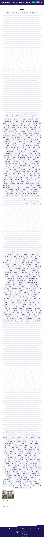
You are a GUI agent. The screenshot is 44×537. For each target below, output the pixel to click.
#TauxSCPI (14, 105)
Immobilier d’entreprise (17, 254)
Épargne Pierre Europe (9, 201)
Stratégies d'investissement (34, 455)
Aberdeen (33, 111)
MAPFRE (13, 316)
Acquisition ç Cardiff (19, 115)
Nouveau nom (13, 334)
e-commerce (23, 191)
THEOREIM (27, 469)
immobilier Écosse (21, 256)
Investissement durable (20, 278)
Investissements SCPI (33, 296)
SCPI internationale (20, 421)
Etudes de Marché (38, 203)
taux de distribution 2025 (36, 465)
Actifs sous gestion (36, 125)
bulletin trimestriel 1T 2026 (34, 149)
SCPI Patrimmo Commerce (28, 429)
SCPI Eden (37, 415)
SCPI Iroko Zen (34, 421)
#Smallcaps (35, 101)
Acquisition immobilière (26, 117)
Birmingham (22, 145)
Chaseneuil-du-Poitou (16, 163)
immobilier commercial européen (37, 252)
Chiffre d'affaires (25, 163)
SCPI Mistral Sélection (30, 425)
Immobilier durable (14, 256)
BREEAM (23, 147)
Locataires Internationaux (28, 308)
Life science (17, 306)
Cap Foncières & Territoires (21, 157)
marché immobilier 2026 (38, 318)
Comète (38, 167)
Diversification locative (38, 185)
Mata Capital (27, 324)
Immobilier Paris (13, 266)
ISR (39, 298)
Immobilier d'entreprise (8, 254)
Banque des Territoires (7, 141)
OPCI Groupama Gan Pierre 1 (27, 336)
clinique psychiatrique (8, 165)
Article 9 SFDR (39, 135)
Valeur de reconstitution (33, 477)
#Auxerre (36, 18)
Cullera (11, 179)
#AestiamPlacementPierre (16, 16)
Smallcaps (12, 447)
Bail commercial (24, 139)
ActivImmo (4, 127)
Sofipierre (25, 449)
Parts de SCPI (34, 342)
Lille (40, 306)
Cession (23, 161)
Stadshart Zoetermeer (31, 451)
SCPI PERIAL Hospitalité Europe (10, 431)
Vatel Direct (34, 479)
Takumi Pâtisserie (26, 461)
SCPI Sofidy (39, 437)
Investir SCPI (13, 276)
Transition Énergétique (8, 475)
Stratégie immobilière (18, 455)
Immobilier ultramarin (17, 272)
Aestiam (35, 127)
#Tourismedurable (6, 107)
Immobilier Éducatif (29, 256)
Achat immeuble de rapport (11, 113)
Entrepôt (31, 197)
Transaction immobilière (35, 471)
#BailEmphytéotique (7, 20)
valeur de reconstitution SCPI (8, 479)
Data (14, 2)
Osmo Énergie (38, 338)
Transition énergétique (35, 473)
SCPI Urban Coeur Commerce (20, 443)
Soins (38, 449)
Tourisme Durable (7, 471)
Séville (26, 445)
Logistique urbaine (5, 312)
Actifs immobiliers (27, 123)
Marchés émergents (28, 322)
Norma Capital (21, 332)
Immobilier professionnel (29, 266)
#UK (24, 107)
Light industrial (35, 306)
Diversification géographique (17, 185)
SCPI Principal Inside (20, 433)
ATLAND (24, 137)
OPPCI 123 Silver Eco (36, 336)
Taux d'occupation (7, 463)
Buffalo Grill (8, 149)
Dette (40, 179)
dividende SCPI (39, 187)
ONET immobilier (15, 336)
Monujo (39, 326)
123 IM (40, 109)
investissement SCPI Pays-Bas (36, 292)
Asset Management (18, 137)
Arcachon (13, 135)
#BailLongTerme (20, 20)
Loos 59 (22, 312)
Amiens (6, 133)
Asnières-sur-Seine (10, 137)
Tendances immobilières (13, 469)
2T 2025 (19, 111)
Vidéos (4, 485)
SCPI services (27, 437)
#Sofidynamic (7, 103)
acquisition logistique (8, 119)
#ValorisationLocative (15, 109)
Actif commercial (15, 121)
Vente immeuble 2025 (22, 483)
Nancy (12, 330)
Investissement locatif (27, 288)
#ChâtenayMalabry (30, 26)
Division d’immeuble (24, 189)
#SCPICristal (31, 93)
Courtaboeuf (11, 177)
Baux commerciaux (37, 141)
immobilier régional (38, 266)
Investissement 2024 (27, 276)
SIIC (38, 445)
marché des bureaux (35, 316)
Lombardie (12, 312)
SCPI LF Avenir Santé (9, 423)
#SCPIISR (19, 97)
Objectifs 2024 (29, 334)
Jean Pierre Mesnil (17, 300)
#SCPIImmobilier (5, 97)
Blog (29, 2)
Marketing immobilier (6, 324)
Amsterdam (11, 133)
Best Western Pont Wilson (15, 143)
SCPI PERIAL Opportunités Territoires (22, 431)
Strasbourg (5, 453)
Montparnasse (33, 326)
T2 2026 (5, 461)
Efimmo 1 (22, 195)
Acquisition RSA (24, 119)
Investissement (19, 276)
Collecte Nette (18, 167)
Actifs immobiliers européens (37, 123)
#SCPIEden (37, 93)
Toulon (35, 469)
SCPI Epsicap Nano (28, 417)
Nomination (37, 330)
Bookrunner (13, 147)
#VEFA (22, 109)
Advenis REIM (25, 127)
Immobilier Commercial (16, 252)
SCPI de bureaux (22, 413)
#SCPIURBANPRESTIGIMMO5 (27, 101)
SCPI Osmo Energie (5, 429)
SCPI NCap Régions (35, 427)
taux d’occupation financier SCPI (35, 463)
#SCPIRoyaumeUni (36, 99)
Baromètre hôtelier (22, 141)
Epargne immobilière (36, 199)
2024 (14, 111)
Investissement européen (11, 280)
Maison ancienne (16, 314)
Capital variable (8, 159)
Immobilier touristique (8, 272)
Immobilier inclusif (26, 260)
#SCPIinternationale (13, 97)
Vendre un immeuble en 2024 (28, 481)
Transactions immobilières (17, 473)
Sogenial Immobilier (32, 449)
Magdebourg (5, 314)
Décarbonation (29, 179)
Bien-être (30, 143)
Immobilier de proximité (35, 254)
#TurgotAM (20, 107)
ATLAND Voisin (35, 137)
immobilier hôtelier (18, 260)
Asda (4, 137)
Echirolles (29, 191)
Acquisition (26, 113)
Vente (40, 481)
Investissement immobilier (20, 282)
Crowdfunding (6, 179)
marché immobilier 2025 (29, 318)
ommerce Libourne (7, 336)
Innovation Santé (16, 274)
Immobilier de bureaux (27, 254)
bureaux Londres (17, 155)
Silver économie (6, 447)
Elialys (11, 197)
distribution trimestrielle (30, 183)
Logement (8, 310)
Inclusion (6, 274)
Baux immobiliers (7, 143)
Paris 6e (9, 342)
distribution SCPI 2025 (20, 183)
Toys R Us (28, 471)
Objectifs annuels (36, 334)
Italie (4, 300)
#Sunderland (37, 103)
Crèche (21, 177)
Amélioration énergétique (37, 131)
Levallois (39, 304)
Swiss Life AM (27, 457)
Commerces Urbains (7, 173)
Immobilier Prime (20, 266)
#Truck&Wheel (14, 107)
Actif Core (22, 121)
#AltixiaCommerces (9, 18)
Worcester (22, 487)
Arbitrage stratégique (6, 135)
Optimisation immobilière (26, 338)
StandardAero (39, 451)
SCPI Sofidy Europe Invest (8, 439)
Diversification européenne (7, 185)
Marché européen (13, 318)
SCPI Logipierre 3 (5, 425)
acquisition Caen (26, 115)
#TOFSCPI (31, 105)
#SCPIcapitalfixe (8, 93)
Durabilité (35, 189)
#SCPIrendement (20, 99)
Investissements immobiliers (12, 296)
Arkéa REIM (26, 135)
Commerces (7, 171)
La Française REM (31, 302)
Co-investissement (36, 165)
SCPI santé (12, 437)
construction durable (7, 175)
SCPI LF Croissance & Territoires (18, 423)
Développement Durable (14, 181)
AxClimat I (7, 139)
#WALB (30, 109)
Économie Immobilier (10, 193)
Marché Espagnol (5, 318)
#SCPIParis (39, 97)
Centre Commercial (35, 159)
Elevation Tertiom (5, 197)
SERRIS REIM (20, 445)
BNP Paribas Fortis (28, 145)
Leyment (11, 306)
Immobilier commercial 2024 (26, 252)
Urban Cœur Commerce (36, 475)
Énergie (19, 197)
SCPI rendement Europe (25, 435)
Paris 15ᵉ (4, 342)
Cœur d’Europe (7, 167)
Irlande (27, 298)
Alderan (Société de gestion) (8, 129)
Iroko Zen (35, 298)
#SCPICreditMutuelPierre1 (23, 93)
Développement (6, 181)
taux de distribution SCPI (6, 467)
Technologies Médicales (24, 467)
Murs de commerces (31, 328)
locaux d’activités (37, 308)
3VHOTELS (28, 111)
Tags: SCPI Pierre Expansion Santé (17, 461)
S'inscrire (33, 2)
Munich (17, 328)
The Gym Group (21, 469)
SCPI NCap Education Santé (26, 427)
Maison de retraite (23, 314)
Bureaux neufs (24, 155)
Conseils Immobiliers (37, 173)
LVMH (36, 312)
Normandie (27, 332)
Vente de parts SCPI (14, 483)
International (37, 274)
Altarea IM (5, 131)
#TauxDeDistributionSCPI (6, 105)
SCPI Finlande (19, 419)
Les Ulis (35, 304)
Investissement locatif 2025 (37, 288)
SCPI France (24, 419)
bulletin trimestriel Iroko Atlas (22, 151)
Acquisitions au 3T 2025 (7, 121)
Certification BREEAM (16, 161)
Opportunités (21, 2)
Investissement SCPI (26, 292)
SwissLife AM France (29, 459)
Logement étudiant (15, 310)
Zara (26, 487)
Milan (9, 326)
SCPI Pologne (12, 433)
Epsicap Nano (26, 201)
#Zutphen (35, 109)
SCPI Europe (5, 419)
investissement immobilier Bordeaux (32, 282)
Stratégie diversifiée (38, 453)
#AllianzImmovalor (35, 16)
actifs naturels (23, 125)
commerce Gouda (30, 169)
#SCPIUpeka (19, 101)
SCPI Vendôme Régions (29, 443)
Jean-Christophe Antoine (26, 300)
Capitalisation (15, 159)
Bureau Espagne (17, 153)
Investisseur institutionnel (8, 298)
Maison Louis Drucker (32, 314)
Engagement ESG (25, 197)
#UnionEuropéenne (30, 107)
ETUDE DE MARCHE (29, 203)
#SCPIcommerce (15, 93)
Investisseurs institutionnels (19, 298)
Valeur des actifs (18, 479)
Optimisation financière (16, 338)
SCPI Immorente (5, 421)
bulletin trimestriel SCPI (33, 151)
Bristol (34, 147)
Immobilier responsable (8, 268)
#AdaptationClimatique (37, 14)
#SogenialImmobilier (14, 103)
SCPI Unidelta (19, 441)
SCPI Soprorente (17, 439)
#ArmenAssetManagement (24, 18)
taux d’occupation (14, 463)
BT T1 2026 (38, 147)
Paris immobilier (14, 342)
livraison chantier (7, 308)
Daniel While (17, 179)
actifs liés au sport (8, 125)
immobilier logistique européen (19, 264)
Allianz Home (27, 129)
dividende (33, 187)
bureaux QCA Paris (7, 157)
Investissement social (8, 294)
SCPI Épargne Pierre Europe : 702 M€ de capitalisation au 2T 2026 (25, 535)
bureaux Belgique (37, 153)
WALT (21, 485)
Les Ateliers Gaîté (23, 304)
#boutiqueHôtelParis (31, 22)
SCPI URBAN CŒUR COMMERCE (33, 441)
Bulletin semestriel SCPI (16, 149)
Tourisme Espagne (15, 471)
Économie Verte (18, 193)
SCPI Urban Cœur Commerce (9, 443)
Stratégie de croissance (28, 453)
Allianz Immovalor (33, 129)
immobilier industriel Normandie (19, 262)
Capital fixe (29, 157)
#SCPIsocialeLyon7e (13, 101)
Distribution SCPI (12, 183)
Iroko (31, 298)
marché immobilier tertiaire (37, 320)
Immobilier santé (25, 268)
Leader (12, 304)
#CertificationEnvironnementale (14, 26)
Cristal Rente (33, 177)
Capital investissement (36, 157)
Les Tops (30, 304)
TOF (31, 469)
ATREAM (40, 137)
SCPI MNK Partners (38, 425)
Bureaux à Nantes (29, 153)
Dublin (31, 189)
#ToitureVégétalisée (38, 105)
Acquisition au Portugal (33, 113)
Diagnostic (22, 181)
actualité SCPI (19, 127)
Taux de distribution (27, 465)
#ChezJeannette (38, 26)
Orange (33, 338)
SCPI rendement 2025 (16, 435)
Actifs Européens (20, 123)
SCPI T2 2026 (23, 439)
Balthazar (36, 139)
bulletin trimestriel (25, 149)
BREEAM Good (28, 147)
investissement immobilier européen (10, 284)
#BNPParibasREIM (7, 22)
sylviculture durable (37, 459)
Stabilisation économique (21, 451)
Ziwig (30, 487)
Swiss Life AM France (34, 457)
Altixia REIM (29, 131)
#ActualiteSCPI (30, 14)
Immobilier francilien (10, 260)
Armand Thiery (32, 135)
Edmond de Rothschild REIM (9, 195)
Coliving (13, 167)
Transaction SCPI (8, 473)
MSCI (3, 328)
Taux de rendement (15, 467)
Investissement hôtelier (10, 282)
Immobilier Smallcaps (9, 270)
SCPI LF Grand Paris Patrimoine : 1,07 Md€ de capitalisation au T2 (25, 531)
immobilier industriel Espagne (7, 262)
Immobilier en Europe (38, 256)
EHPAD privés (27, 195)
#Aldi (23, 16)
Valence (25, 477)
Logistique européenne (29, 310)
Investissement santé (18, 292)
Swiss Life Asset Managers (7, 459)
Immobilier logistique (9, 264)
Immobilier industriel (34, 260)
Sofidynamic (19, 449)
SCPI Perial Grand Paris (37, 429)
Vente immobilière (30, 483)
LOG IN (4, 310)
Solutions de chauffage (12, 451)
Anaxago (30, 133)
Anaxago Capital (36, 133)
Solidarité (4, 451)
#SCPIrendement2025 (28, 99)
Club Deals (29, 165)
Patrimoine (40, 342)
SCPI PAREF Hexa (13, 429)
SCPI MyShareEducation (16, 427)
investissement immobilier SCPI (35, 286)
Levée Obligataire (5, 306)
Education (16, 195)
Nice (32, 330)
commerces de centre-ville (16, 171)
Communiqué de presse (21, 173)
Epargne (7, 199)
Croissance (38, 177)
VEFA (39, 479)
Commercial (14, 173)
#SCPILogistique (25, 97)
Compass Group (29, 173)
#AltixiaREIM (16, 18)
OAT (24, 334)
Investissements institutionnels (23, 296)
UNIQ (30, 475)
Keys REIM (33, 300)
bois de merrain (6, 147)
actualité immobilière (11, 127)
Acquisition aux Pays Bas (9, 115)
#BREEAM (38, 22)
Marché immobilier (20, 318)
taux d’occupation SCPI (18, 465)
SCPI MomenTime (8, 427)
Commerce (5, 169)
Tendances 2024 (5, 469)
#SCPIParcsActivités (33, 97)
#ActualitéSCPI (23, 14)
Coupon (5, 177)
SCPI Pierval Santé (5, 433)
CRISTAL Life (26, 177)
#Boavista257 (24, 22)
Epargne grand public (18, 199)
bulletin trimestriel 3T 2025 (11, 151)
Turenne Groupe (24, 475)
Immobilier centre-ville (6, 252)
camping (13, 157)
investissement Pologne (32, 290)
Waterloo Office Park (27, 485)
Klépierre (39, 300)
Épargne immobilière (27, 199)
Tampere (33, 461)
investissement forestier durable (32, 280)
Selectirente (15, 445)
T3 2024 (9, 461)
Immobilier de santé (6, 256)
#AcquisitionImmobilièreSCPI (7, 14)
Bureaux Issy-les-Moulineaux (8, 155)
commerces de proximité (25, 171)
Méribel (5, 326)
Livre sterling (15, 308)
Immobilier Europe (17, 258)
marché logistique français (8, 322)
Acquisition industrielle (35, 117)
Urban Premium (10, 477)
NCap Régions (23, 330)
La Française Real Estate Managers (21, 302)
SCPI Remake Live (39, 433)
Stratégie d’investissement (19, 453)
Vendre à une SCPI (10, 481)
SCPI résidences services (34, 435)
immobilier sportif (17, 270)
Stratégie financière (9, 455)
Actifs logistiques (15, 125)
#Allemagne (28, 16)
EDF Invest (24, 193)
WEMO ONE (34, 485)
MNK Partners (22, 326)
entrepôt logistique (39, 197)
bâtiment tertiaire (29, 141)
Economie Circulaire (36, 191)
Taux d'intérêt (39, 461)
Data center (23, 179)
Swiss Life (21, 457)
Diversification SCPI (16, 187)
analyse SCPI (25, 133)
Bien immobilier (24, 143)
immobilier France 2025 (34, 258)
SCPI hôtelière (31, 419)
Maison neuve (39, 314)
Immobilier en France (10, 258)
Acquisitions (37, 119)
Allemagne (20, 129)
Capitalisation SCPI (22, 159)
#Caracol (5, 26)
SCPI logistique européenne (21, 425)
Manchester (8, 316)
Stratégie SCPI (25, 455)
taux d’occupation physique (9, 465)
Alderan (40, 127)
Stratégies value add (10, 457)
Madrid (40, 312)
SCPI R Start (26, 433)
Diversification (38, 183)
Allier (40, 129)
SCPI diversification (38, 413)
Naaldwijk (6, 330)
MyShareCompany (38, 328)
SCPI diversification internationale (22, 415)
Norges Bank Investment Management (11, 332)
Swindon (16, 457)
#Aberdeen (17, 12)
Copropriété (24, 175)
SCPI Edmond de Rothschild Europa (10, 417)
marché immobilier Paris (27, 320)
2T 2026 (23, 111)
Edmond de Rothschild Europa (32, 193)
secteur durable (7, 445)
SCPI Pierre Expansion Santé (34, 431)
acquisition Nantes (16, 119)
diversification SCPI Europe (25, 187)
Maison (10, 314)
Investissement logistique (12, 290)
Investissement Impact (7, 288)
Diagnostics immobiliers (29, 181)
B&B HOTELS (13, 139)
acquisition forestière (8, 117)
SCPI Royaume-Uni (5, 437)
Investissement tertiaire (28, 294)
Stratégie (11, 453)
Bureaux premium (38, 155)
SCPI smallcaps (33, 437)
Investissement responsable (8, 292)
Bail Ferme (31, 139)
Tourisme (40, 469)
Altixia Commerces (22, 131)
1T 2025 (6, 111)
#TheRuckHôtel (25, 105)
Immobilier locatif (38, 262)
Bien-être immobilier (37, 143)
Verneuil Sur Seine (38, 483)
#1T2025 (13, 12)
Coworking (16, 177)
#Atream (31, 18)
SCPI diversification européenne (10, 415)
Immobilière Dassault (25, 272)
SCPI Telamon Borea (30, 439)
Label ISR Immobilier (6, 304)
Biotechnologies (15, 145)
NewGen (28, 330)
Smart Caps (17, 447)
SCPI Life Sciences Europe (29, 423)
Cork (35, 175)
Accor (38, 111)
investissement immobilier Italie (34, 284)
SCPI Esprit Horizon (36, 417)
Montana (27, 326)
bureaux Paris (31, 155)
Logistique (21, 310)
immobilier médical (28, 264)
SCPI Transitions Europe (11, 441)
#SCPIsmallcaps (5, 101)
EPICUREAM (16, 201)
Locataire (20, 308)
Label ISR (37, 302)
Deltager (35, 179)
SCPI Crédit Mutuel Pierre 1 (7, 413)
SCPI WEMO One (37, 443)
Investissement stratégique (18, 294)
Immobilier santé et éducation (35, 268)
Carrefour (28, 159)
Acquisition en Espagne (34, 115)
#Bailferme (14, 20)
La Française (12, 302)
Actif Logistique (28, 121)
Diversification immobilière (28, 185)
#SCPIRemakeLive (13, 99)
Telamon (31, 467)
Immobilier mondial (6, 266)
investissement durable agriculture (31, 278)
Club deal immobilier (23, 165)
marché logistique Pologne (19, 322)
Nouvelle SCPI (19, 334)
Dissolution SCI (38, 181)
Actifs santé (29, 125)
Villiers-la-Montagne (11, 485)
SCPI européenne (11, 419)
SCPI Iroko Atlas (28, 421)
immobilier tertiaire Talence (34, 270)
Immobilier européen (26, 258)
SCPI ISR (40, 421)
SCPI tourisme (38, 439)
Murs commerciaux (22, 328)
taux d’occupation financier (24, 463)
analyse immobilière (18, 133)
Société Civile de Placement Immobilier (27, 447)
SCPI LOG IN (36, 423)
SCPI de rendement (30, 413)
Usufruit (15, 477)
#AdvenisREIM (8, 16)
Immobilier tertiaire (25, 270)
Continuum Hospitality (16, 175)
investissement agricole (36, 276)
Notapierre (37, 332)
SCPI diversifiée (31, 415)
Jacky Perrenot (10, 300)
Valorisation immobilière (26, 479)
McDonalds (39, 324)
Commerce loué (37, 169)
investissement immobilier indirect (23, 284)
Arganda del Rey (20, 135)
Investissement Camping (10, 278)
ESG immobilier (17, 203)
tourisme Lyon (22, 471)
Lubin (32, 312)
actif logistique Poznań (36, 121)
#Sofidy (40, 101)
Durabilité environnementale (9, 191)
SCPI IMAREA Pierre (38, 419)
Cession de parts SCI (37, 161)
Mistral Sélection (15, 326)
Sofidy (6, 449)
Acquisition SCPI (31, 119)
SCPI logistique (12, 425)
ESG (11, 203)
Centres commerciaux (8, 161)
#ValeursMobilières (7, 109)
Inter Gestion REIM (30, 274)
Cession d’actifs (29, 161)
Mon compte (38, 2)
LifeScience (29, 306)
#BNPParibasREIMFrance (15, 22)
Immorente (32, 272)
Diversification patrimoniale (7, 187)
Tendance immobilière (38, 467)
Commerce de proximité (22, 169)
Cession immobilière (8, 163)
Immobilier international (29, 262)
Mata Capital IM (33, 324)
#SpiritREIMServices (22, 103)
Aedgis (31, 127)
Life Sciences (23, 306)
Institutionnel (23, 274)
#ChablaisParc (23, 26)
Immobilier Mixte (36, 264)
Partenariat (28, 342)
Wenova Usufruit (15, 487)
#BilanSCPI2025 (32, 20)
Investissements (36, 294)
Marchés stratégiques (36, 322)
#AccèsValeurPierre (25, 12)
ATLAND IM (29, 137)
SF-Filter (30, 445)
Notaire (32, 332)
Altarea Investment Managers (13, 131)
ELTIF (15, 197)
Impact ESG (38, 272)
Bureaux (23, 153)
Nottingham (7, 334)
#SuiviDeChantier (30, 103)
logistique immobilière (38, 310)
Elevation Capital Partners (35, 195)
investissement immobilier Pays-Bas (23, 286)
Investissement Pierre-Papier (22, 290)
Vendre (17, 2)
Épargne (12, 199)
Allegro (15, 129)
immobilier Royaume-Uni (17, 268)
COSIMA (39, 175)
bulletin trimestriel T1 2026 (8, 153)
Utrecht (20, 477)
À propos (26, 2)
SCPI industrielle (12, 421)
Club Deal (15, 165)
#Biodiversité (38, 20)
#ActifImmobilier (16, 14)
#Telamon (19, 105)
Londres (17, 312)
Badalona (18, 139)
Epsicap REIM (32, 201)
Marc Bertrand (19, 316)
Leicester (17, 304)
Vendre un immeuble (18, 481)
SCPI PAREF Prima (20, 429)
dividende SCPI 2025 (10, 189)
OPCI (20, 336)
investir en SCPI (7, 276)
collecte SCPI (25, 167)
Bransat (18, 147)
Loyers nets (27, 312)
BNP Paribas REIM (36, 145)
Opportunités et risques (7, 338)
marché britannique (26, 316)
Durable (17, 191)
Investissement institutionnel (16, 288)
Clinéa (38, 163)
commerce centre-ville (13, 169)
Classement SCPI (32, 163)
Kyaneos (6, 302)
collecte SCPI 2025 (32, 167)
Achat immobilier (19, 113)
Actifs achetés (5, 123)
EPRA (21, 201)
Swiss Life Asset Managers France (19, 459)
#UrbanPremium (38, 107)
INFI (10, 274)
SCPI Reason (32, 433)
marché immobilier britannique (7, 320)
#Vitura (26, 109)
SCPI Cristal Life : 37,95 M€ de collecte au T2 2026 (25, 533)
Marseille (13, 324)
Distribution (6, 183)
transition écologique (26, 473)
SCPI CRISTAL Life (15, 413)
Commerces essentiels (35, 171)
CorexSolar (30, 175)
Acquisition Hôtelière (17, 117)
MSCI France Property (10, 328)
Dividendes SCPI (17, 189)
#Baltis (26, 20)
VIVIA (17, 485)
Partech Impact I (21, 342)
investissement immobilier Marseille (10, 286)
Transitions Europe (17, 475)
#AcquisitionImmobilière (33, 12)
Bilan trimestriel (8, 145)
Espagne (22, 203)
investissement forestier (21, 280)
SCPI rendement (8, 435)
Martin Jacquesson (20, 324)
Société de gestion (38, 447)
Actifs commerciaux (12, 123)
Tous (8, 12)
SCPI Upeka (24, 441)
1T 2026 (11, 111)
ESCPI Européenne (6, 203)
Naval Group (17, 330)
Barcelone (14, 141)
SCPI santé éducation (19, 437)
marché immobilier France (18, 320)
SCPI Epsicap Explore (21, 417)
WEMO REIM (39, 485)
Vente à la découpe (6, 483)
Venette (35, 481)
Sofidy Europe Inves (12, 449)
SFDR (34, 445)
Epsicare (37, 201)
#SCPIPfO (7, 99)
